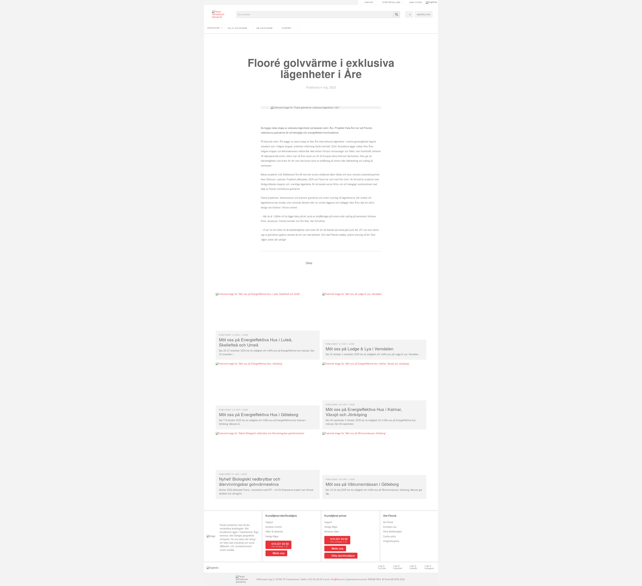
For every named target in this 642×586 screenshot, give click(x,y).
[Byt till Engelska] (431, 2)
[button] (409, 14)
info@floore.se (338, 579)
